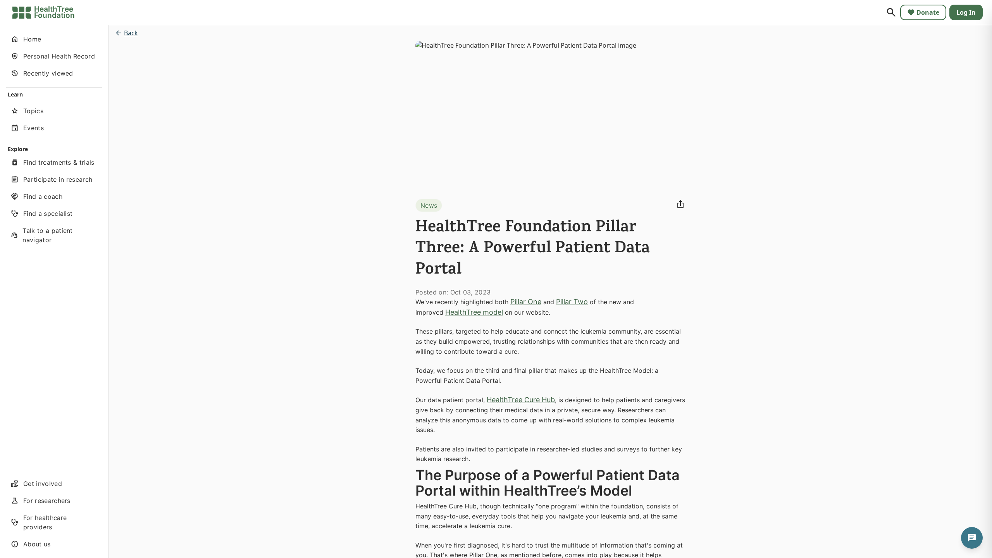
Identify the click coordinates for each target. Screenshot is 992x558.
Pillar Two (572, 302)
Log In (966, 12)
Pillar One (525, 302)
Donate (927, 12)
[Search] (891, 12)
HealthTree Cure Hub (521, 400)
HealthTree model (474, 312)
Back (131, 33)
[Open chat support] (972, 538)
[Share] (680, 204)
